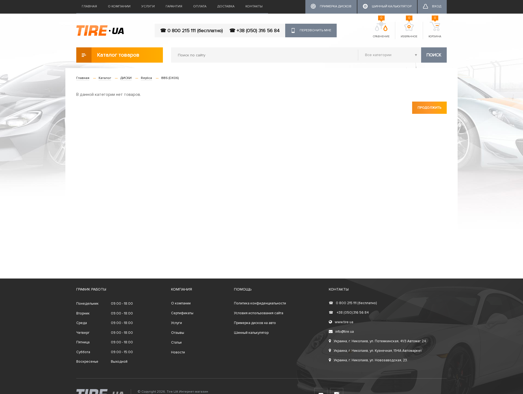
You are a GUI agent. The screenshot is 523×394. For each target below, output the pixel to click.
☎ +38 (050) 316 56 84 (254, 30)
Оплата (199, 6)
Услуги (148, 6)
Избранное (409, 30)
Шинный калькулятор (251, 333)
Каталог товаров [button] (118, 55)
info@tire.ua (344, 331)
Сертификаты (182, 313)
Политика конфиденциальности (260, 303)
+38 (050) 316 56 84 (349, 312)
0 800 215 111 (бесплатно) (353, 303)
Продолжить (429, 108)
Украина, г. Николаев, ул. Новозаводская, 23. (371, 360)
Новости (178, 352)
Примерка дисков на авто (255, 323)
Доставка (226, 6)
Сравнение (381, 30)
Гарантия (174, 6)
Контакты (254, 6)
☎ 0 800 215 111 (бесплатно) (191, 30)
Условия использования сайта (258, 313)
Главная (89, 6)
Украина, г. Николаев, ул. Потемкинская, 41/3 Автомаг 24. (380, 341)
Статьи (176, 342)
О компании (119, 6)
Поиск (434, 55)
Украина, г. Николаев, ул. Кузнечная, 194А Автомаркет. (378, 351)
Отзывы (177, 333)
